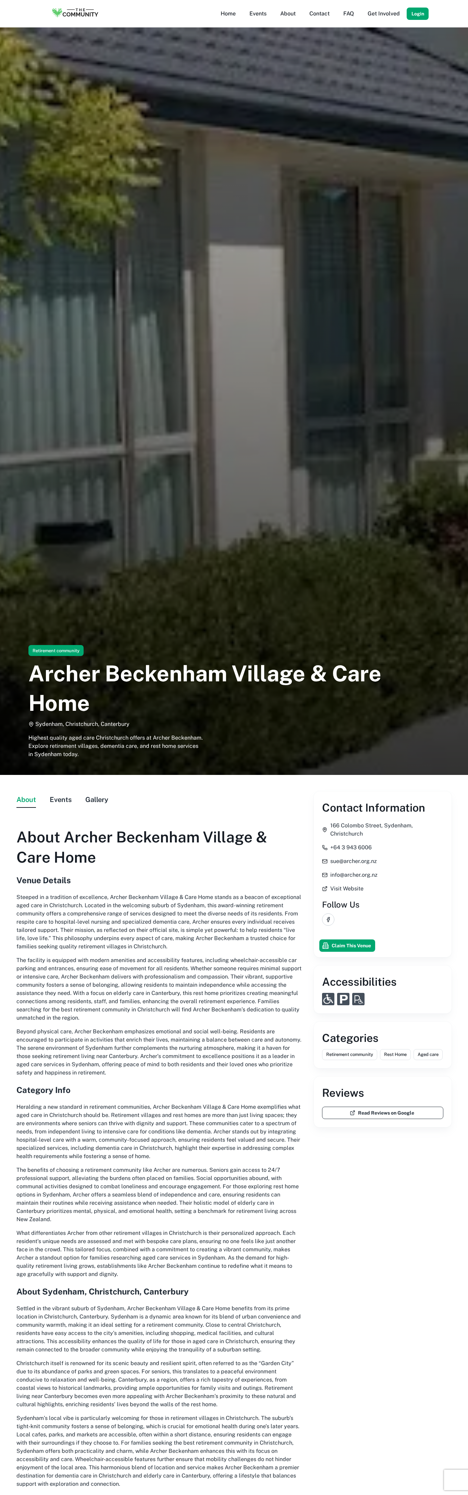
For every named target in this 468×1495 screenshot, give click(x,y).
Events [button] (258, 13)
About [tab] (26, 799)
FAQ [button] (348, 13)
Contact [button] (319, 13)
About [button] (288, 13)
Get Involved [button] (384, 13)
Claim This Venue (351, 945)
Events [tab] (61, 799)
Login (417, 13)
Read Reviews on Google (386, 1113)
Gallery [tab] (96, 799)
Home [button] (228, 13)
